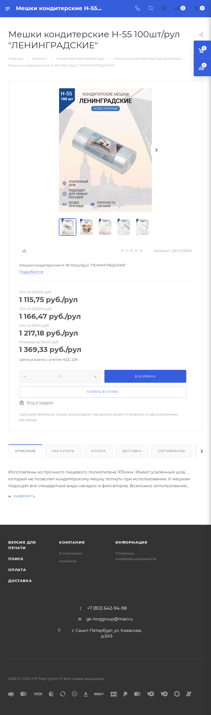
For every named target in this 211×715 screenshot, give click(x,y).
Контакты (68, 561)
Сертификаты (171, 451)
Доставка (131, 451)
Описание (25, 451)
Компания (72, 542)
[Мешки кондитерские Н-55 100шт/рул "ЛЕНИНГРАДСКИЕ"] (105, 150)
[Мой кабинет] (163, 8)
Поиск (16, 559)
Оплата (98, 451)
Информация (131, 542)
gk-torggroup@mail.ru (109, 619)
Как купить (63, 451)
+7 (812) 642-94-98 (107, 608)
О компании (70, 553)
